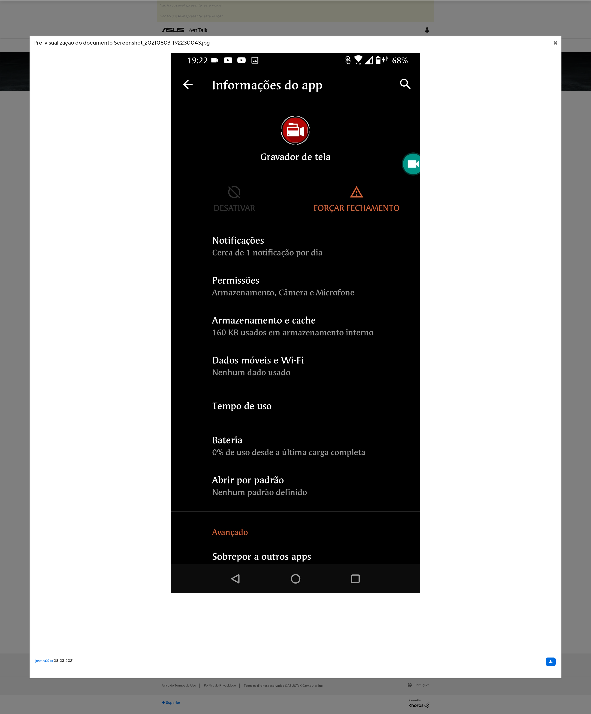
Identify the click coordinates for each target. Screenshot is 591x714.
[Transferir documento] (551, 662)
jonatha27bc (44, 661)
